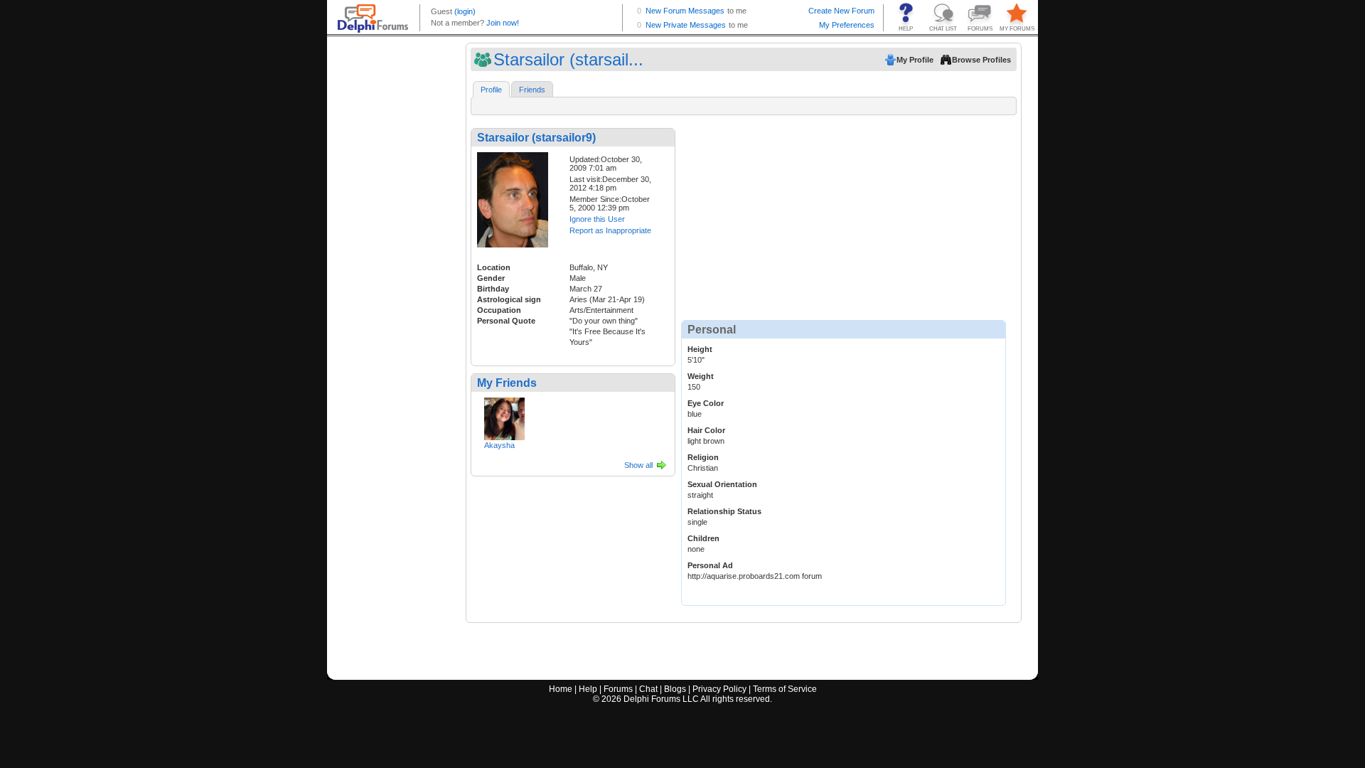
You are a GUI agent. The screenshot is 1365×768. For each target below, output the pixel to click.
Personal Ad (710, 565)
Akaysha (499, 445)
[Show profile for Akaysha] (504, 416)
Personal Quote (506, 320)
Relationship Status (724, 511)
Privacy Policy (719, 689)
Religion (703, 457)
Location (493, 267)
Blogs (675, 689)
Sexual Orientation (722, 484)
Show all (638, 465)
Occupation (499, 310)
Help (588, 689)
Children (703, 538)
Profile (491, 89)
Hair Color (706, 430)
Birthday (493, 288)
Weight (700, 376)
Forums (618, 689)
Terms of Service (785, 689)
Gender (491, 278)
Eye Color (705, 403)
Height (699, 349)
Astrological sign (509, 299)
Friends (532, 89)
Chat (648, 689)
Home (560, 689)
